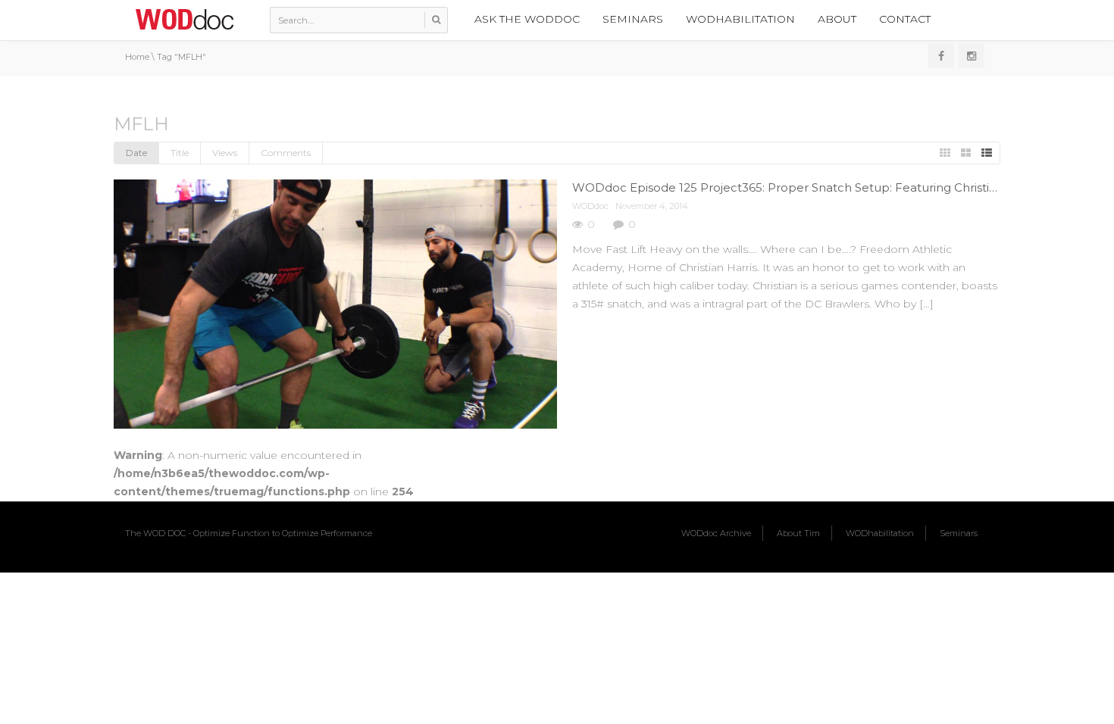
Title (180, 152)
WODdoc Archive (716, 533)
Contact (905, 19)
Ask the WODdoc (527, 19)
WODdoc (590, 206)
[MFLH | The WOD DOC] (184, 19)
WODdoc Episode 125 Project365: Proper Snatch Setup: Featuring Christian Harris (806, 187)
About (837, 19)
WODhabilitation (740, 19)
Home (137, 56)
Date (136, 152)
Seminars (632, 19)
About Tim (798, 533)
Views (224, 152)
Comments (286, 152)
